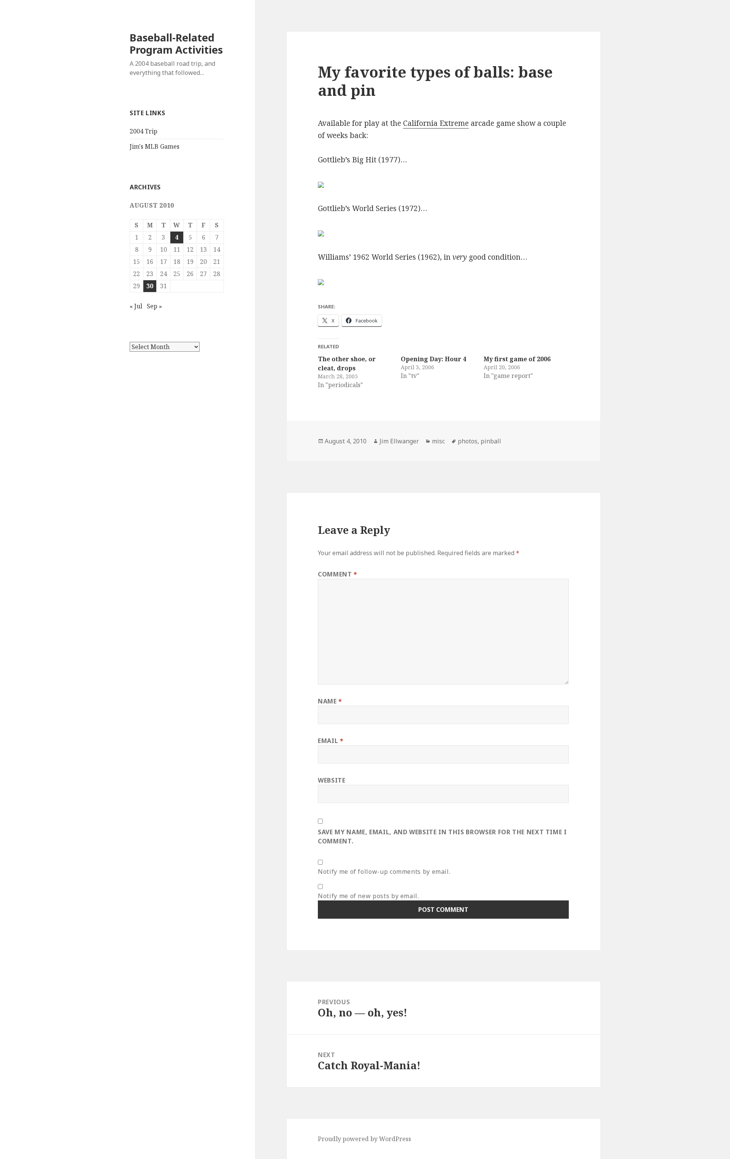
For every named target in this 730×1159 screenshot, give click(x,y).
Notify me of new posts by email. (368, 896)
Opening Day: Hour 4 (433, 359)
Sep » (154, 306)
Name (330, 701)
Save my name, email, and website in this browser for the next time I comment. (442, 836)
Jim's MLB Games (154, 146)
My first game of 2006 (517, 359)
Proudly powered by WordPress (364, 1139)
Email (330, 741)
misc (438, 441)
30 (149, 286)
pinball (491, 441)
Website (331, 780)
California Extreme (436, 123)
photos (468, 441)
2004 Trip (143, 131)
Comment (337, 574)
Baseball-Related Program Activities (176, 43)
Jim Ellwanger (399, 441)
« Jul (136, 306)
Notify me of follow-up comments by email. (384, 871)
